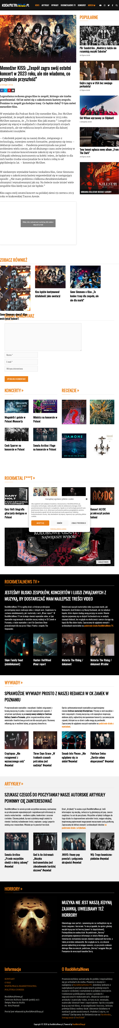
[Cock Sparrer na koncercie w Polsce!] (17, 439)
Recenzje (69, 390)
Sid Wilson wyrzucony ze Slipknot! (97, 118)
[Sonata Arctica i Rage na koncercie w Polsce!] (45, 439)
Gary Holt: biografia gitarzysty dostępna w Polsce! (16, 513)
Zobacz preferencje (78, 523)
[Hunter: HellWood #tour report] (45, 654)
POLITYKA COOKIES (14, 989)
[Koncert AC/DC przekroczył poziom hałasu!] (102, 503)
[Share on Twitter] (5, 90)
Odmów (59, 523)
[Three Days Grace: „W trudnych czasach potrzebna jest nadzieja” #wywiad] (45, 747)
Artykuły (13, 783)
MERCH (90, 5)
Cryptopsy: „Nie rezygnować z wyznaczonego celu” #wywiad (15, 759)
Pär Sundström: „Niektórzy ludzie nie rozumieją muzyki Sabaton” (98, 49)
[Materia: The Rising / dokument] (74, 654)
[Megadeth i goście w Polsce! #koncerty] (17, 411)
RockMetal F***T (18, 478)
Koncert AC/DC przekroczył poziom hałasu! (100, 513)
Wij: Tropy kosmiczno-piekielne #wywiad (101, 856)
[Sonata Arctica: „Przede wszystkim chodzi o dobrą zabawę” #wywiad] (17, 848)
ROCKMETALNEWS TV (68, 5)
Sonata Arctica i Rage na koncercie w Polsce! (44, 447)
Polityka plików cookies (58, 529)
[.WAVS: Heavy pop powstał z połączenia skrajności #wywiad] (74, 848)
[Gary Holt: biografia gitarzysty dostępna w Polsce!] (17, 503)
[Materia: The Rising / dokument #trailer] (102, 654)
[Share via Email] (13, 90)
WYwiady (12, 682)
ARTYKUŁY (45, 5)
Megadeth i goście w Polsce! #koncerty (15, 419)
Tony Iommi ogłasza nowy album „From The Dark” (99, 151)
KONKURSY (82, 5)
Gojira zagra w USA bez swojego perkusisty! (96, 84)
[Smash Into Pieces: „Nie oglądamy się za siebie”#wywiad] (74, 747)
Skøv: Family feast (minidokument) (14, 662)
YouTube (79, 1017)
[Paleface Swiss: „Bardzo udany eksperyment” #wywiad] (102, 747)
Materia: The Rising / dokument (72, 662)
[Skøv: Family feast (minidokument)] (17, 654)
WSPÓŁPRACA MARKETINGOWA (20, 986)
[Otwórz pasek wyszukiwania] (116, 5)
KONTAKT (10, 979)
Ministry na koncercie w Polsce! (45, 419)
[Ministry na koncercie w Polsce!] (45, 411)
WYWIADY (54, 5)
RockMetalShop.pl (79, 1024)
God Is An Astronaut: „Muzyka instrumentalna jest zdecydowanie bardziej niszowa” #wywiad (44, 862)
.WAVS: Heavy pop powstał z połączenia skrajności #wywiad (72, 858)
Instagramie (68, 1017)
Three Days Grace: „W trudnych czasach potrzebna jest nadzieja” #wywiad (44, 759)
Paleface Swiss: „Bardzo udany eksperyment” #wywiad (102, 757)
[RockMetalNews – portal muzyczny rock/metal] (16, 5)
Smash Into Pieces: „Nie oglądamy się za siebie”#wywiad (74, 757)
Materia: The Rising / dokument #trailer (101, 662)
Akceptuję (40, 523)
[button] (86, 499)
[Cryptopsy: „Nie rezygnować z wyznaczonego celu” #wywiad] (17, 747)
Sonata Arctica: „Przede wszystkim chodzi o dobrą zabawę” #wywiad (16, 860)
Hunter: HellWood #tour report (42, 662)
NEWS (37, 5)
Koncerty (13, 390)
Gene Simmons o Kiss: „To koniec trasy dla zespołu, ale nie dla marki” (84, 296)
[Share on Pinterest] (9, 90)
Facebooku (106, 1014)
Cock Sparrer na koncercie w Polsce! (15, 447)
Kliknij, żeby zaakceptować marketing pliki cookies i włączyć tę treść (38, 223)
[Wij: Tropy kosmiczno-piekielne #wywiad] (102, 848)
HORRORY (12, 889)
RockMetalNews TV (21, 581)
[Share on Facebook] (2, 90)
